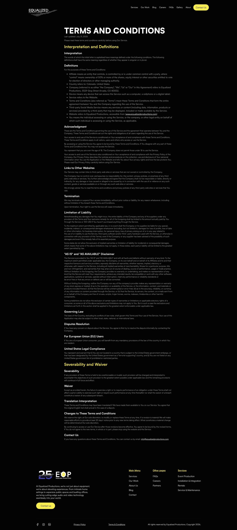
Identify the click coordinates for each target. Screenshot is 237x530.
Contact (132, 495)
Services (134, 7)
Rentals (181, 485)
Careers (162, 7)
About (188, 7)
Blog (154, 7)
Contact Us (201, 7)
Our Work (145, 7)
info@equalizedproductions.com (155, 439)
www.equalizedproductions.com (141, 114)
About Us (133, 485)
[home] (43, 7)
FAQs (171, 7)
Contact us (45, 505)
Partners (157, 485)
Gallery (180, 7)
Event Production (186, 476)
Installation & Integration (189, 480)
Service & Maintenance (189, 490)
